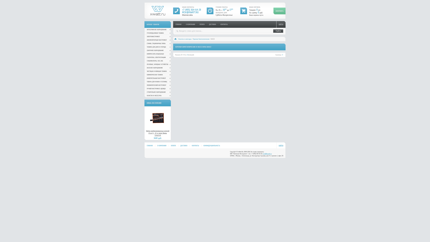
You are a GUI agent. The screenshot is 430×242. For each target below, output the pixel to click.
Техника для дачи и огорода (156, 47)
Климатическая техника (155, 75)
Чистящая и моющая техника (157, 71)
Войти (281, 24)
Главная (178, 24)
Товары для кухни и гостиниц (157, 82)
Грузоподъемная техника (155, 33)
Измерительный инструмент (156, 78)
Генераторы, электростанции (156, 57)
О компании (190, 24)
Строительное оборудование (156, 92)
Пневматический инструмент (156, 85)
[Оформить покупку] (279, 11)
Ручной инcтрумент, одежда (156, 89)
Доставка (212, 24)
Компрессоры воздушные (155, 54)
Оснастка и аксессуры (184, 39)
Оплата (202, 24)
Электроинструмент (153, 37)
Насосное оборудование (155, 68)
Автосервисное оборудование (157, 30)
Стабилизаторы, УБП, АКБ (155, 61)
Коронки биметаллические (201, 39)
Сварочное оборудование (155, 50)
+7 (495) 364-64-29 (191, 9)
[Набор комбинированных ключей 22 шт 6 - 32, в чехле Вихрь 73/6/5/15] (158, 118)
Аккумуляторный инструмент (157, 40)
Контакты (224, 24)
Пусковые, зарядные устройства (157, 64)
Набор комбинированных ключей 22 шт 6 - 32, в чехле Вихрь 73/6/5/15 (157, 133)
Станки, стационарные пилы (156, 43)
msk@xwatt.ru (190, 12)
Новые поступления (154, 103)
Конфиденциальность (211, 146)
